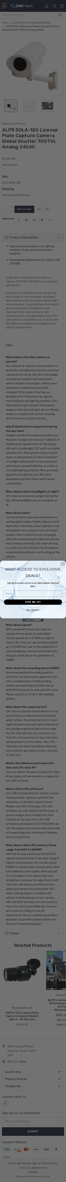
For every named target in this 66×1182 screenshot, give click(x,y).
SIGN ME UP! (33, 602)
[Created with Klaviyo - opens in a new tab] (32, 619)
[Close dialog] (63, 564)
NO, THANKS (33, 610)
